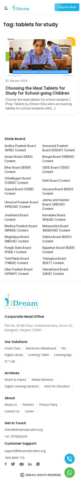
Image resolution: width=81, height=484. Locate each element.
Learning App (63, 355)
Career (29, 411)
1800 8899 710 (15, 458)
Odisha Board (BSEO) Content (57, 239)
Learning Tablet (38, 355)
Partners (28, 404)
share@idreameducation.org (24, 429)
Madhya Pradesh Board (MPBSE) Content (21, 228)
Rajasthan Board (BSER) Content (58, 250)
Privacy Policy (48, 404)
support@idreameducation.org (25, 451)
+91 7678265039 (16, 436)
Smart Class (13, 348)
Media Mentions (42, 379)
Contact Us (12, 411)
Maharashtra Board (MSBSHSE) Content (56, 228)
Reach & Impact (15, 379)
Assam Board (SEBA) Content (19, 159)
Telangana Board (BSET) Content (54, 261)
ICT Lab (10, 361)
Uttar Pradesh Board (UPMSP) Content (18, 271)
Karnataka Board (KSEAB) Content (53, 217)
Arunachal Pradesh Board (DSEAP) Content (58, 148)
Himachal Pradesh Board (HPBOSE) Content (21, 204)
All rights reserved (46, 475)
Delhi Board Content (56, 180)
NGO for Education (57, 386)
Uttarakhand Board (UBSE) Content (55, 271)
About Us (11, 404)
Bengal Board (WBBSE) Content (58, 159)
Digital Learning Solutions (22, 386)
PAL (63, 348)
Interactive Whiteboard (41, 348)
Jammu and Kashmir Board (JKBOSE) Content (55, 204)
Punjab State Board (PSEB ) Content (18, 250)
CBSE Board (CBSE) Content (56, 170)
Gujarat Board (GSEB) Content (19, 191)
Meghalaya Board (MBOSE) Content (17, 239)
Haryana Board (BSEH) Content (58, 191)
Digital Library (14, 355)
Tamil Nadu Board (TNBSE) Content (17, 261)
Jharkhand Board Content (16, 217)
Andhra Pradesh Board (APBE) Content (20, 148)
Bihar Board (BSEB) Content (18, 170)
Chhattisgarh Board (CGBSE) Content (18, 180)
